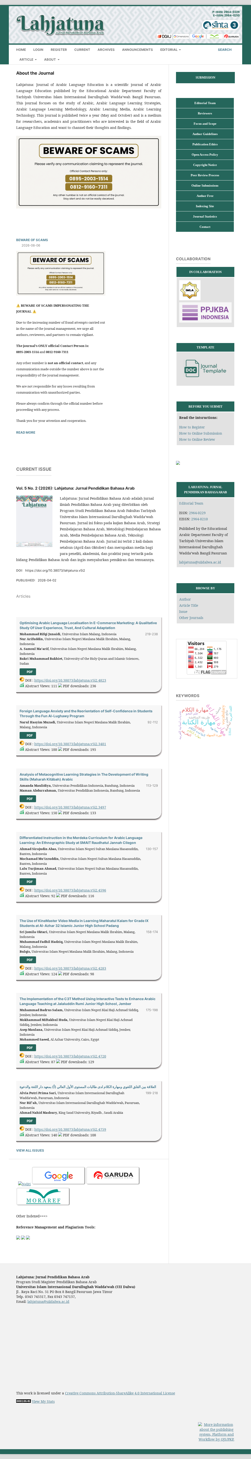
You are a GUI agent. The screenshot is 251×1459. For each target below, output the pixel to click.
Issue (183, 611)
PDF (29, 672)
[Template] (205, 380)
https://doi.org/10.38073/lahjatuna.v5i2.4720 (70, 1056)
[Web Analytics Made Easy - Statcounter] (23, 1401)
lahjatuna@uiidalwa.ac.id (200, 562)
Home (21, 50)
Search (224, 50)
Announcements (137, 50)
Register (59, 50)
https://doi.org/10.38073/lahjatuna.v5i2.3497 (70, 807)
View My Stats (43, 1401)
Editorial (169, 50)
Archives (106, 50)
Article (26, 59)
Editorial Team (191, 503)
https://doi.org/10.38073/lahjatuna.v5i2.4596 (70, 890)
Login (38, 50)
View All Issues (30, 1150)
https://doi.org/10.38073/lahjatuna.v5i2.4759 (70, 1129)
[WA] (178, 463)
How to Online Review (197, 439)
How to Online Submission (200, 433)
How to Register (192, 427)
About (50, 59)
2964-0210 (199, 519)
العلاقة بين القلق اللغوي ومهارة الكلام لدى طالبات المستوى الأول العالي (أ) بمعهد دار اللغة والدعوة (88, 1087)
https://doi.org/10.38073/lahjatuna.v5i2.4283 (70, 968)
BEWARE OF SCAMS (32, 240)
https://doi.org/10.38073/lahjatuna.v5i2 (55, 570)
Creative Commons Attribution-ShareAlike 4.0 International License (120, 1393)
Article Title (188, 605)
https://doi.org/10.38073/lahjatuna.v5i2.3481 (70, 744)
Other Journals (191, 617)
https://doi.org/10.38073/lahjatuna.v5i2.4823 (70, 680)
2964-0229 (197, 512)
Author (185, 599)
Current (82, 50)
